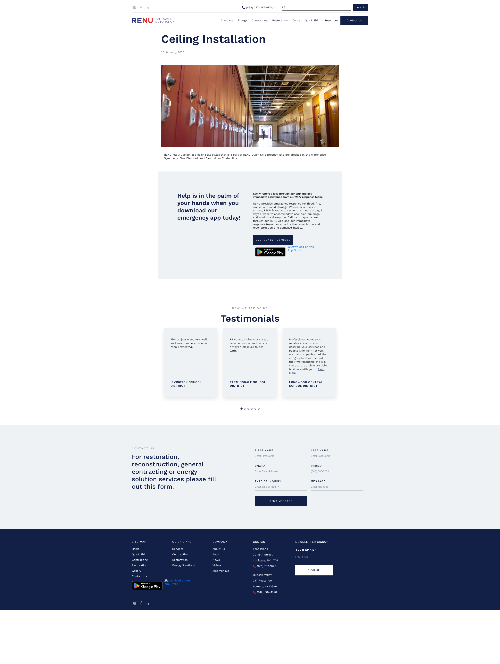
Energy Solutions (183, 565)
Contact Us (354, 20)
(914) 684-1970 (266, 592)
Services (177, 548)
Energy (242, 20)
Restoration (280, 20)
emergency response (272, 240)
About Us (218, 548)
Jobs (215, 554)
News (216, 559)
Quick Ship (312, 20)
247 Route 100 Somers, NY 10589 (265, 583)
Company (227, 20)
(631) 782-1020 (266, 566)
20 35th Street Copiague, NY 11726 (265, 557)
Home (135, 548)
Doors (296, 20)
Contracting (259, 20)
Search (360, 7)
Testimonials (220, 570)
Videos (216, 565)
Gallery (136, 570)
